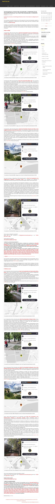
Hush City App (15, 260)
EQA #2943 (12, 43)
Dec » (46, 25)
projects (37, 6)
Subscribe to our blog (45, 32)
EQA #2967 (24, 91)
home (8, 6)
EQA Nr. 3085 (6, 379)
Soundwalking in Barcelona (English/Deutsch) (30, 502)
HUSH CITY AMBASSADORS (30, 6)
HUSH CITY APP (16, 6)
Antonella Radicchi (33, 482)
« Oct (46, 23)
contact (51, 6)
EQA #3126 (34, 195)
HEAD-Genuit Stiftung (11, 486)
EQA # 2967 (20, 329)
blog (47, 6)
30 (49, 20)
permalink (11, 495)
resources (43, 6)
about (11, 6)
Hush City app (12, 22)
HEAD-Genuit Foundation (32, 245)
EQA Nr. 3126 (35, 434)
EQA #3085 (8, 140)
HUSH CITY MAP (22, 6)
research (43, 63)
